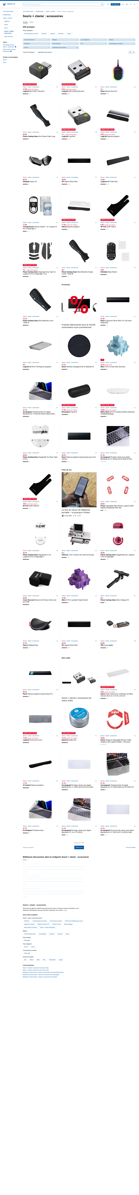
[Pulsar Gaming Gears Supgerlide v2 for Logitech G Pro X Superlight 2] (40, 541)
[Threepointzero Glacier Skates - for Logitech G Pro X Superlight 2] (40, 213)
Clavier (6, 24)
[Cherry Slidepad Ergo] (40, 632)
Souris (6, 28)
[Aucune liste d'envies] (130, 4)
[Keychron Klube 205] (79, 726)
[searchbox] (63, 47)
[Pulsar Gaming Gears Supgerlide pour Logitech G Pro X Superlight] (118, 541)
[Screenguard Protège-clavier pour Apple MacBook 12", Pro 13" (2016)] (79, 817)
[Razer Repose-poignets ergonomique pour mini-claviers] (79, 444)
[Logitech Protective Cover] (40, 726)
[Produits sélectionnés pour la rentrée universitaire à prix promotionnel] (79, 306)
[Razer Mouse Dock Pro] (118, 78)
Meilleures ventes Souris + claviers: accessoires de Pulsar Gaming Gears (43, 988)
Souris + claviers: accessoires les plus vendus (36, 984)
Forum (24, 860)
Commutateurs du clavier (31, 33)
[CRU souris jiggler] (118, 632)
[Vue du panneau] (130, 52)
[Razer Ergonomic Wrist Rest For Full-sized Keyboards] (118, 307)
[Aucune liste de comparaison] (126, 4)
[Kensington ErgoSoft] (79, 398)
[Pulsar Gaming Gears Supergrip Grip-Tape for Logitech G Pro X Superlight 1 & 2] (40, 258)
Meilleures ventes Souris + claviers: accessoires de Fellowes (40, 993)
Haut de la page (131, 847)
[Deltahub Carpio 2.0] (40, 168)
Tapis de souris (8, 36)
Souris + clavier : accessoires (9, 32)
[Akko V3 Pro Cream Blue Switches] (118, 353)
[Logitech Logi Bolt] (79, 123)
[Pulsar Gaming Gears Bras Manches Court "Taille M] (40, 307)
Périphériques (7, 15)
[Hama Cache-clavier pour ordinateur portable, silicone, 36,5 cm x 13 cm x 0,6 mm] (118, 680)
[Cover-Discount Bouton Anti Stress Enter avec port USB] (40, 586)
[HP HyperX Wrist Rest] (79, 168)
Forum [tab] (31, 22)
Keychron (60, 33)
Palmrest (44, 33)
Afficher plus (79, 847)
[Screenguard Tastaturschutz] (40, 817)
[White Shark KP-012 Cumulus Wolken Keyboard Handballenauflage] (118, 398)
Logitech (52, 33)
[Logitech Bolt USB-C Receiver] (40, 78)
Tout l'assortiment (8, 11)
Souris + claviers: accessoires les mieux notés (36, 986)
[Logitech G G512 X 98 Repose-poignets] (40, 353)
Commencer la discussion (127, 858)
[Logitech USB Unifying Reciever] (79, 78)
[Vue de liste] (133, 52)
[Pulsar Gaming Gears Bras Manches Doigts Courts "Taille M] (79, 258)
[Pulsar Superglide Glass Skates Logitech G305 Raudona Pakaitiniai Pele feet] (118, 494)
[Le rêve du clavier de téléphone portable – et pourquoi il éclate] (79, 493)
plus (65, 926)
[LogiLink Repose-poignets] (118, 123)
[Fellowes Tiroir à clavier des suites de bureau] (79, 541)
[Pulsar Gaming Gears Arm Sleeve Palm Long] (40, 123)
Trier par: (25, 52)
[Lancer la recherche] (24, 4)
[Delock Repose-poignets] (79, 213)
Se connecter (115, 4)
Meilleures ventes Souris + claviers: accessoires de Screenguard (41, 991)
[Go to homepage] (9, 4)
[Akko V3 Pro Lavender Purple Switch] (79, 586)
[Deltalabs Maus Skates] (118, 258)
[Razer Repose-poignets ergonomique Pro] (40, 680)
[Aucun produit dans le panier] (134, 4)
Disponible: (41, 52)
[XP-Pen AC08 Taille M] (40, 494)
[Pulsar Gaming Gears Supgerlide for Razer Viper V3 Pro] (40, 444)
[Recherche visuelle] (102, 4)
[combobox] (31, 52)
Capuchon (7, 21)
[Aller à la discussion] (79, 870)
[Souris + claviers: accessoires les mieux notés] (79, 679)
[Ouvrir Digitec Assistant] (123, 4)
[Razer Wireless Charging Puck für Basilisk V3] (79, 353)
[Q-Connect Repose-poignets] (40, 772)
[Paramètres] (108, 4)
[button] (57, 87)
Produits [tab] (25, 22)
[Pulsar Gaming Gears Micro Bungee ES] (118, 586)
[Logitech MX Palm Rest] (118, 168)
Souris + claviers (7, 18)
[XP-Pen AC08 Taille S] (118, 213)
